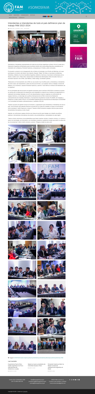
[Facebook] (43, 16)
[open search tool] (86, 16)
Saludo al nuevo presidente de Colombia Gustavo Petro (36, 364)
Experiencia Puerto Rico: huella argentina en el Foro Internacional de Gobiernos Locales (15, 366)
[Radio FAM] (77, 380)
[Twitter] (46, 16)
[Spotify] (50, 16)
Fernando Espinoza (24, 357)
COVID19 (16, 357)
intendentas (36, 357)
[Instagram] (45, 16)
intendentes (42, 357)
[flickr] (79, 380)
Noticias (27, 28)
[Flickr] (51, 16)
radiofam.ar (61, 379)
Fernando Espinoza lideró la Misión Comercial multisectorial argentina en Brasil (56, 366)
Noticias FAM (59, 357)
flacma (31, 357)
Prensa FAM (11, 28)
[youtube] (48, 16)
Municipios (48, 357)
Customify (25, 391)
